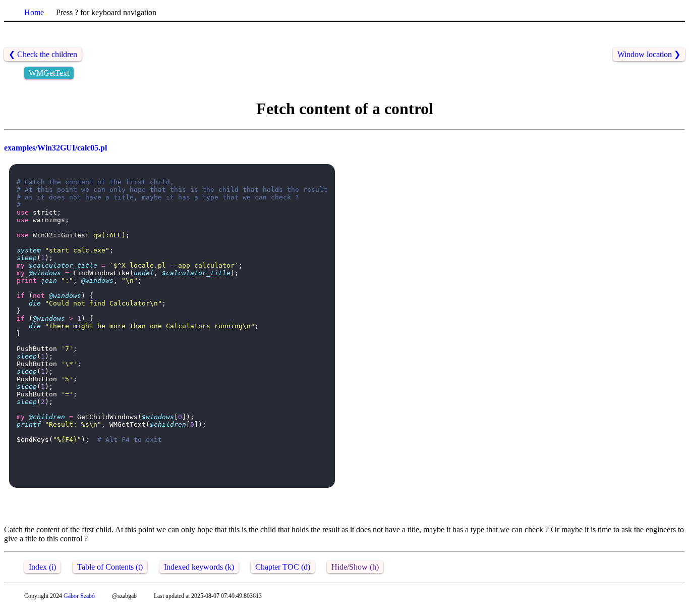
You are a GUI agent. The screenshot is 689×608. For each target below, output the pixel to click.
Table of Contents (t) (110, 567)
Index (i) (42, 567)
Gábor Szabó (79, 595)
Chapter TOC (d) (282, 567)
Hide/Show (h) (355, 567)
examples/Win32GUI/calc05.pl (55, 147)
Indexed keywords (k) (199, 567)
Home (34, 12)
